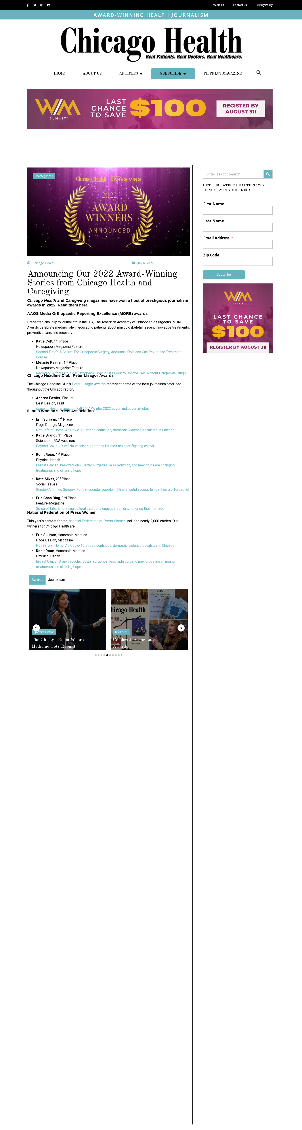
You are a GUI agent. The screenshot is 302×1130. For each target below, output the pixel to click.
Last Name (213, 221)
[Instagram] (41, 5)
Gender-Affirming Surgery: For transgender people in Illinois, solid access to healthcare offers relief (112, 489)
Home (59, 73)
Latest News (121, 631)
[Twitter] (35, 5)
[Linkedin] (48, 5)
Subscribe (170, 73)
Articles (128, 73)
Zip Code (211, 255)
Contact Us (240, 5)
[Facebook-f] (28, 5)
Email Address (216, 238)
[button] (258, 72)
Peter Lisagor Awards (89, 384)
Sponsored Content (44, 631)
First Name (213, 204)
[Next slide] (181, 627)
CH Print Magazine (223, 73)
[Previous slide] (36, 627)
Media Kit (218, 5)
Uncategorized (44, 176)
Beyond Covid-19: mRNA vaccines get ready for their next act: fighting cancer (95, 446)
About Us (92, 73)
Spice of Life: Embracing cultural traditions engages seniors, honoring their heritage (100, 508)
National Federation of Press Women (97, 521)
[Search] (268, 174)
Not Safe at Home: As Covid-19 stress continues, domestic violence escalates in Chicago (105, 430)
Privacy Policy (264, 5)
